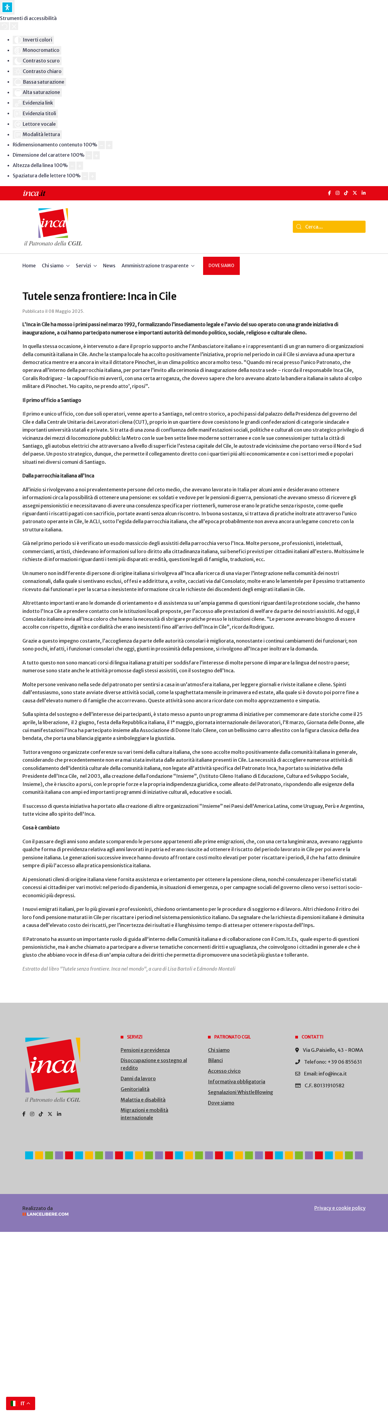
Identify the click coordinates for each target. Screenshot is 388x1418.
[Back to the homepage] (53, 226)
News (109, 266)
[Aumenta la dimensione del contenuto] (109, 145)
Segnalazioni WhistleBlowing (240, 1092)
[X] (355, 193)
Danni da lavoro (138, 1078)
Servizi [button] (83, 266)
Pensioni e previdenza (145, 1050)
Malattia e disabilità (143, 1100)
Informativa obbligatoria (236, 1082)
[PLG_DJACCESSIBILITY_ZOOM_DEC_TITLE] (101, 145)
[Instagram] (338, 193)
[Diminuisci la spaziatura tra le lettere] (85, 176)
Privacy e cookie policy (340, 1208)
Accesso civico (224, 1071)
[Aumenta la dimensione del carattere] (96, 155)
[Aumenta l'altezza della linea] (79, 166)
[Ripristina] (4, 26)
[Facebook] (329, 193)
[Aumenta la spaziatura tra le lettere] (92, 176)
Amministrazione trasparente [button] (155, 266)
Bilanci (215, 1060)
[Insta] (32, 1114)
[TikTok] (346, 193)
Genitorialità (135, 1089)
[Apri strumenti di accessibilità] (7, 7)
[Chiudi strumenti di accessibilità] (14, 26)
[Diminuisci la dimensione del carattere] (88, 155)
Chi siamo (219, 1050)
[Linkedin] (59, 1114)
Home (29, 266)
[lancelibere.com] (103, 1214)
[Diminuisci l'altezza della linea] (72, 166)
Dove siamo (221, 265)
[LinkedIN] (364, 193)
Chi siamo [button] (53, 266)
